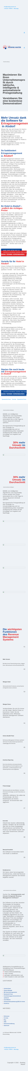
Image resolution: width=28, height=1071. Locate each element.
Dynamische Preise (6, 399)
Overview (14, 399)
